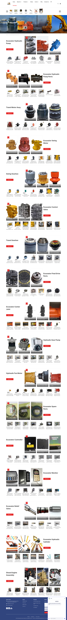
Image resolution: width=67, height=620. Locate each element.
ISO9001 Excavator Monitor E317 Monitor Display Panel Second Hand (36, 484)
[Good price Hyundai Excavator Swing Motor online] (12, 144)
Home (7, 34)
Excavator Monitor (50, 473)
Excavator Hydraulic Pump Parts (37, 603)
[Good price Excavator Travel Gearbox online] (30, 244)
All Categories (35, 607)
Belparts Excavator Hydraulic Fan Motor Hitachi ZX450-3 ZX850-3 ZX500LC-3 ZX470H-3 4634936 (43, 384)
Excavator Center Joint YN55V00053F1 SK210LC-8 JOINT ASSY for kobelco (42, 318)
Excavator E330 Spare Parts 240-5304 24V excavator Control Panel (17, 461)
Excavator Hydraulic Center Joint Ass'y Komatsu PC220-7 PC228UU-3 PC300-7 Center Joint (49, 329)
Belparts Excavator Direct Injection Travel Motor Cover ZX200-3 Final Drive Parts (11, 285)
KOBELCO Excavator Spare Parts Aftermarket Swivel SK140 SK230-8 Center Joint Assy (37, 85)
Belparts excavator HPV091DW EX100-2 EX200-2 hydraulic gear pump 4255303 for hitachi (9, 362)
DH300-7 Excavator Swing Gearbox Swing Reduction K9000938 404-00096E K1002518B (33, 196)
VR (51, 1)
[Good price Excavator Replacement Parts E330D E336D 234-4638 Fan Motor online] (30, 377)
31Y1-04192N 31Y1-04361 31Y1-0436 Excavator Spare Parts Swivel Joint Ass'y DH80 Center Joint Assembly (9, 329)
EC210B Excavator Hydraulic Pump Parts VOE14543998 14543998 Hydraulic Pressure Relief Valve (33, 528)
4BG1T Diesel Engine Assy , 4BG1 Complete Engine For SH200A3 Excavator (54, 584)
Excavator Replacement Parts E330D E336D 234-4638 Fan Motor (29, 384)
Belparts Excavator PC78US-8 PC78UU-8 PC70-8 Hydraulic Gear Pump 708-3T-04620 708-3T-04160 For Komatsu (12, 351)
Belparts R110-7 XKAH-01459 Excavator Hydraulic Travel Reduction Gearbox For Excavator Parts (57, 262)
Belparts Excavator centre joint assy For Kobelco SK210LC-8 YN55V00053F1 (29, 318)
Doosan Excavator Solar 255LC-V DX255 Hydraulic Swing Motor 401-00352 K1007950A (24, 152)
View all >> (10, 49)
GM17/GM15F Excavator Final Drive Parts (33, 295)
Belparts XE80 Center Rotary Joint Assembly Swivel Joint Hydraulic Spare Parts (11, 85)
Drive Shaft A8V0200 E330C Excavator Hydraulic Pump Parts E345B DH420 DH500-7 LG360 (33, 96)
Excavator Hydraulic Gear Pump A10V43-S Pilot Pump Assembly (36, 351)
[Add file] (49, 619)
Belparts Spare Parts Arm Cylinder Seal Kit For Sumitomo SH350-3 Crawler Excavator (36, 418)
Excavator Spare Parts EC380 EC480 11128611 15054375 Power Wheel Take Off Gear (17, 96)
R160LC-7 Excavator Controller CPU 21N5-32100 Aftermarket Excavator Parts (30, 451)
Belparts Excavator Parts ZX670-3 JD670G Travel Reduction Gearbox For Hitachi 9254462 (55, 252)
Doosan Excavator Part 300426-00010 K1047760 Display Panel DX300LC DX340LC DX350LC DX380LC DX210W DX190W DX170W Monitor (12, 484)
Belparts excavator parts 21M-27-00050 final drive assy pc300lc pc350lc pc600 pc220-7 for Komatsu (25, 129)
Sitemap (28, 616)
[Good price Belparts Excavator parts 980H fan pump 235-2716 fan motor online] (33, 390)
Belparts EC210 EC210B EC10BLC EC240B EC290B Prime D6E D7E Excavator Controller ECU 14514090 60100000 (55, 451)
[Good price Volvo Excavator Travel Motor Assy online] (42, 111)
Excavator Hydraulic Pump (37, 601)
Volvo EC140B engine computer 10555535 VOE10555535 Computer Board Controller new (10, 462)
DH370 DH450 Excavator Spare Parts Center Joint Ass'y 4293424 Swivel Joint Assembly (55, 318)
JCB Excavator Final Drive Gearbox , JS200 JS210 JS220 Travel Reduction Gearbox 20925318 (25, 262)
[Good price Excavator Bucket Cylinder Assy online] (12, 543)
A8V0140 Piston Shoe (49, 94)
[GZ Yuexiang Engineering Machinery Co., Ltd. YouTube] (11, 608)
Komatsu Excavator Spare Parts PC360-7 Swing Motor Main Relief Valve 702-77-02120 (30, 517)
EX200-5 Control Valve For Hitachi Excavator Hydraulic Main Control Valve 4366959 (24, 218)
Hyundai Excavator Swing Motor (11, 152)
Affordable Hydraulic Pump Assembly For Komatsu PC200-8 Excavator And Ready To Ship (57, 63)
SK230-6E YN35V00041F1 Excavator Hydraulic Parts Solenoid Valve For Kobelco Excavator (23, 85)
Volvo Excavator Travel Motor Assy (42, 119)
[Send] (64, 619)
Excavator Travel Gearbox (29, 251)
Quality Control (24, 604)
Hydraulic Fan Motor (14, 373)
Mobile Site (32, 616)
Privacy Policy (38, 616)
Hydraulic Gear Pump (51, 340)
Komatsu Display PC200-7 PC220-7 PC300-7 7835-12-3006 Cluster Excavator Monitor (49, 495)
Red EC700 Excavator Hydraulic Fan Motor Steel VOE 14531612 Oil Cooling (55, 384)
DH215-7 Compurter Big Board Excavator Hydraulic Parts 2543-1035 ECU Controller (43, 451)
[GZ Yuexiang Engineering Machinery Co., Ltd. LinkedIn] (9, 608)
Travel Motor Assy (13, 107)
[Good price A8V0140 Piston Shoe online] (49, 91)
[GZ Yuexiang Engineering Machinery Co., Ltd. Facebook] (7, 608)
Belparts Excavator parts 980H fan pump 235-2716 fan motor (33, 394)
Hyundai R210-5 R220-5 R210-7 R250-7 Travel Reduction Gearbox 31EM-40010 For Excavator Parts (43, 252)
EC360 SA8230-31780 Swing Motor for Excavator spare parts (17, 162)
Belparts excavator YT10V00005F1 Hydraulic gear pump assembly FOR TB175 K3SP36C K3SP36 (17, 362)
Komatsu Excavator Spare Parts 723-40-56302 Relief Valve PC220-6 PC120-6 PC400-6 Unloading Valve (42, 517)
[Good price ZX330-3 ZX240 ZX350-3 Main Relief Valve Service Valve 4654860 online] (25, 523)
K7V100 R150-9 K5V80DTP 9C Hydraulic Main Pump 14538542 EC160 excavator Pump (25, 63)
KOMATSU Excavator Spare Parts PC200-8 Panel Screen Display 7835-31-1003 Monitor (24, 484)
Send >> (47, 612)
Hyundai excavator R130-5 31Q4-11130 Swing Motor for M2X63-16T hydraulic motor (36, 152)
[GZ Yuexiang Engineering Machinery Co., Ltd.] (8, 3)
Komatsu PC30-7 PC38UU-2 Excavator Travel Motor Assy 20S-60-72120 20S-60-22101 (9, 129)
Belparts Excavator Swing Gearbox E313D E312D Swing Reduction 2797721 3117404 (42, 185)
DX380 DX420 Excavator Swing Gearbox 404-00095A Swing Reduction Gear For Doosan (30, 185)
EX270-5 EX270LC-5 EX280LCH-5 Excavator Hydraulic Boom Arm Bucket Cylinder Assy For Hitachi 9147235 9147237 (36, 551)
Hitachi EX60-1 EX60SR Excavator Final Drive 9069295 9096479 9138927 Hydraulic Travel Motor (17, 129)
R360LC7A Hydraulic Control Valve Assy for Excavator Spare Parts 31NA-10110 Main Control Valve (41, 229)
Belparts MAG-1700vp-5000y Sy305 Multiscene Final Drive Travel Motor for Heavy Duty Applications (33, 129)
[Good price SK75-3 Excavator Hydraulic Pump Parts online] (57, 91)
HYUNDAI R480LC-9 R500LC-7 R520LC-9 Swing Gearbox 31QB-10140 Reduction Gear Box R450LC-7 (9, 196)
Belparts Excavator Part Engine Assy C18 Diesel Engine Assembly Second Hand (42, 584)
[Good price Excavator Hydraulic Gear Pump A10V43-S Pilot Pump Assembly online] (36, 344)
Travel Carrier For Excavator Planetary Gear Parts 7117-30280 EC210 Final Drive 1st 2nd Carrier (25, 296)
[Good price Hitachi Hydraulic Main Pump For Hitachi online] (30, 45)
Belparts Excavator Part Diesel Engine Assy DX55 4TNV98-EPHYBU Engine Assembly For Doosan (29, 584)
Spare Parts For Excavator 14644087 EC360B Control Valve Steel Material (37, 218)
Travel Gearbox (12, 240)
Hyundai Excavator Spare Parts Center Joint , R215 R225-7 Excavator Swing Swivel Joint (9, 96)
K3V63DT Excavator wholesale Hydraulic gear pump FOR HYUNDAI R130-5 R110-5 (33, 362)
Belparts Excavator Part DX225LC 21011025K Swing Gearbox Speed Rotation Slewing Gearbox (55, 185)
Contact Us (24, 606)
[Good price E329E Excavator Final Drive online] (30, 111)
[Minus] (64, 598)
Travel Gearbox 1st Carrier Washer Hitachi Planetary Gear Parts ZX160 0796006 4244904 (49, 429)
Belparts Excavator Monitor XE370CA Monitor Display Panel (10, 494)
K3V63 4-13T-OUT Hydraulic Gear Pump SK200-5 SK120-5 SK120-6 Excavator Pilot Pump (24, 351)
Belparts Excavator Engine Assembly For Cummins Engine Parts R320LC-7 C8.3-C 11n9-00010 (33, 595)
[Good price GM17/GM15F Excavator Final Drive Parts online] (33, 290)
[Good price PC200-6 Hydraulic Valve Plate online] (41, 290)
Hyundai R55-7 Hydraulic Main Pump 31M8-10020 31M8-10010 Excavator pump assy (54, 52)
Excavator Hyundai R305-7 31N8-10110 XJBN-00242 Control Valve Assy (11, 218)
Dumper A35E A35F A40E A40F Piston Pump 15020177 (17, 394)
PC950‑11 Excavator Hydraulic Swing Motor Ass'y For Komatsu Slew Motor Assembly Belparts (57, 163)
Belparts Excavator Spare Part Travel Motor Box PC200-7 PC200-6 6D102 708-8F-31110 (37, 285)
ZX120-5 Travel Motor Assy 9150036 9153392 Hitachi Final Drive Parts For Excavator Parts (49, 129)
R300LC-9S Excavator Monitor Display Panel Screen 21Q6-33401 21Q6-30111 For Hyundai (25, 495)
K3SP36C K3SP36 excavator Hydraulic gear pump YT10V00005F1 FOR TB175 (25, 362)
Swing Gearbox (12, 174)
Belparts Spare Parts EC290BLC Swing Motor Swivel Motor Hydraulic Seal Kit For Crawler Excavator (24, 418)
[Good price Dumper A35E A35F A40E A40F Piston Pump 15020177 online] (17, 390)
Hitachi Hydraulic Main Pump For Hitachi (30, 52)
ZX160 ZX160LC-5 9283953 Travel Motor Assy (54, 119)
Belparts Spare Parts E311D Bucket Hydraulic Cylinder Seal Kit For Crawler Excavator (17, 429)
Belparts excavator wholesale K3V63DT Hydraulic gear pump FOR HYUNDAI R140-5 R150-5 (41, 362)
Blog (41, 1)
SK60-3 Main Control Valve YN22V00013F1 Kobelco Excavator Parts (54, 517)
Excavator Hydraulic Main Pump (42, 52)
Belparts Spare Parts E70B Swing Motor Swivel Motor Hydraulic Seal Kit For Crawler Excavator (12, 418)
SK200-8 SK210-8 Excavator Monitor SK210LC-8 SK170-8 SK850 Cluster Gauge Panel (41, 495)
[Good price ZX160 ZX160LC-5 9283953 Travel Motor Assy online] (55, 111)
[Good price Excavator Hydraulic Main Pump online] (42, 45)
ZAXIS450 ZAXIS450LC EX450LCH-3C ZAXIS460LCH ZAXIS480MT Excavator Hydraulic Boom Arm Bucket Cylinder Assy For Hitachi (23, 551)
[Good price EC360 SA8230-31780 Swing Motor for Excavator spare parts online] (17, 157)
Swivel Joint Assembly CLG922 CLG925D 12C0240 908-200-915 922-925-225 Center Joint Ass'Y (33, 329)
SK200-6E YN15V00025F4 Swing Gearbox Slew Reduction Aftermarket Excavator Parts (25, 196)
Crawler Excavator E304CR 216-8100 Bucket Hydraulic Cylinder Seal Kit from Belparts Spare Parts (25, 429)
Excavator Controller (14, 440)
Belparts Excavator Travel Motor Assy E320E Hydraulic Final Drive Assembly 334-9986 (24, 285)
